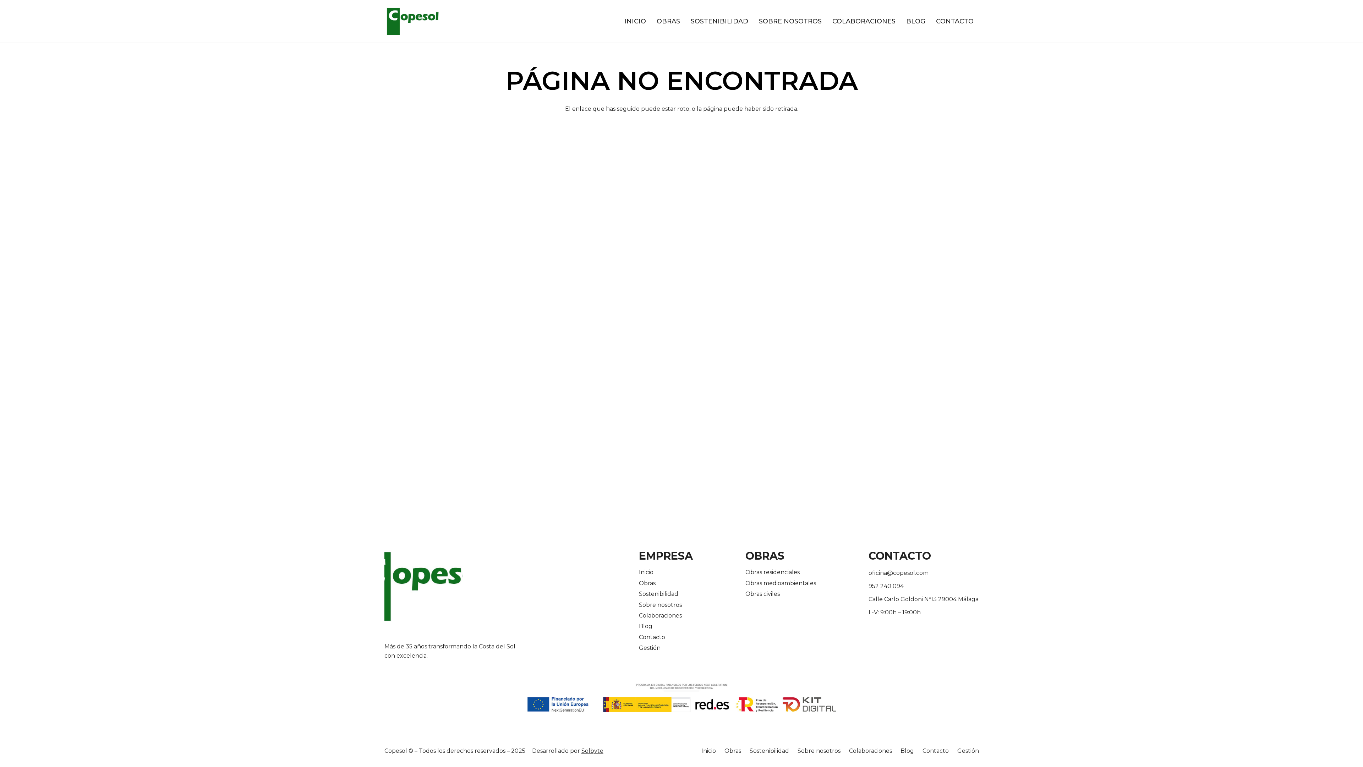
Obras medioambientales (780, 583)
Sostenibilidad (658, 594)
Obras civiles (762, 594)
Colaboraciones (660, 615)
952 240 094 (886, 586)
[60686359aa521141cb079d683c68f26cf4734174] (412, 21)
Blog (645, 626)
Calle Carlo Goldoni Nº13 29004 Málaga (924, 599)
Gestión (650, 647)
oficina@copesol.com (899, 573)
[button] (684, 21)
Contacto (652, 637)
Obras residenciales (772, 572)
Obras (647, 583)
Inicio (646, 572)
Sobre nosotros (660, 605)
